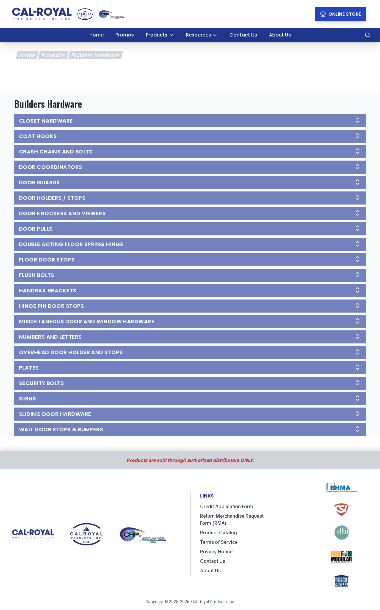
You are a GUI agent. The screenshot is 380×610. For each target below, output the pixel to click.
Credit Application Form (226, 506)
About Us (210, 571)
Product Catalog (218, 533)
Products (53, 55)
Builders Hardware (95, 55)
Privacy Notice (216, 552)
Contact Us (212, 561)
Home (27, 55)
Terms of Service (219, 542)
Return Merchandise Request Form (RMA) (232, 519)
